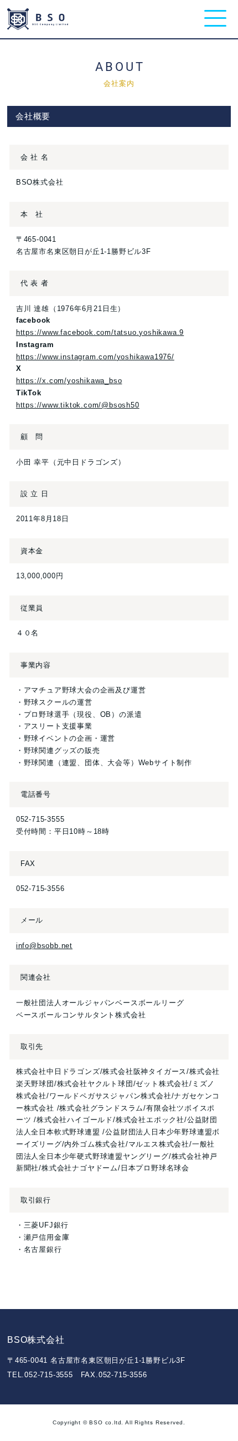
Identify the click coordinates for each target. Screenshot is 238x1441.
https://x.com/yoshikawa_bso (69, 380)
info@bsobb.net (44, 945)
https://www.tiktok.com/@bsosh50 (77, 405)
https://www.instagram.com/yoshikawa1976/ (95, 357)
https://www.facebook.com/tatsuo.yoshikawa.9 (100, 332)
